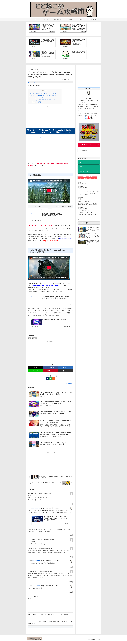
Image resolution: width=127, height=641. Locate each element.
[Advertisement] (50, 116)
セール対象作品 (37, 98)
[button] (65, 370)
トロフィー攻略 (84, 171)
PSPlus (82, 167)
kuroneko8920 (36, 508)
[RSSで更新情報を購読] (53, 378)
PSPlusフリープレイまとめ (89, 145)
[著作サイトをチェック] (47, 378)
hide (46, 90)
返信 (71, 504)
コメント (31, 598)
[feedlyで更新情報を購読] (50, 378)
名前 (29, 616)
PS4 (30, 338)
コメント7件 (32, 82)
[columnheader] (40, 206)
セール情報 (31, 335)
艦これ (81, 162)
